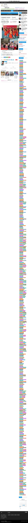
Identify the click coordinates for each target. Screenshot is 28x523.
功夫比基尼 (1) (21, 369)
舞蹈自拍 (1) (21, 471)
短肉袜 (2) (21, 261)
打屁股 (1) (24, 297)
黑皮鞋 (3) (21, 207)
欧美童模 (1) (21, 344)
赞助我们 (5, 10)
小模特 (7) (25, 155)
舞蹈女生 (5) (21, 171)
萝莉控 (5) (21, 177)
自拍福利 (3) (21, 222)
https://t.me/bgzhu (21, 46)
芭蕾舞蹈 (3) (24, 225)
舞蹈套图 (6, 50)
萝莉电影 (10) (24, 137)
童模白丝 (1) (24, 410)
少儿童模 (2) (24, 231)
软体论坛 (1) (24, 292)
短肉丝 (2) (25, 260)
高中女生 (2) (24, 246)
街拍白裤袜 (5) (21, 163)
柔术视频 (17, 10)
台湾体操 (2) (24, 266)
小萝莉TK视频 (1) (22, 431)
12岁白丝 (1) (21, 292)
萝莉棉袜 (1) (21, 486)
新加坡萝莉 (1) (21, 308)
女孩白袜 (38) (24, 74)
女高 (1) (20, 463)
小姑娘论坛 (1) (21, 480)
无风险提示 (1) (24, 312)
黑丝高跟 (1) (24, 435)
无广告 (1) (21, 311)
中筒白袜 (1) (24, 331)
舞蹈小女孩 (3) (21, 223)
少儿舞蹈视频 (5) (22, 162)
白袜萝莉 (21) (21, 90)
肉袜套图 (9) (24, 140)
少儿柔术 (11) (21, 123)
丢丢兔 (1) (24, 368)
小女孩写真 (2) (21, 275)
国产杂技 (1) (21, 447)
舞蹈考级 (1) (24, 470)
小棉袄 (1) (24, 483)
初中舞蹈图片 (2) (22, 262)
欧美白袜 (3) (24, 209)
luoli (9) (24, 138)
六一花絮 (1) (24, 350)
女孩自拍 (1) (21, 462)
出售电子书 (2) (21, 257)
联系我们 (2, 2)
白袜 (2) (24, 258)
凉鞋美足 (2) (24, 256)
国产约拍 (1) (21, 450)
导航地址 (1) (21, 468)
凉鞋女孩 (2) (21, 256)
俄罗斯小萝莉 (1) (22, 347)
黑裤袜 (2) (21, 248)
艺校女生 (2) (21, 277)
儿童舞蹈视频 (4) (22, 189)
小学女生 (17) (21, 105)
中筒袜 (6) (24, 157)
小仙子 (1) (21, 470)
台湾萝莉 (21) (21, 91)
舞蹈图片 (12, 10)
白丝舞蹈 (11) (21, 127)
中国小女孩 (5, 57)
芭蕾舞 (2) (24, 277)
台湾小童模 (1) (21, 436)
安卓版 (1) (24, 465)
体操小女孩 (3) (21, 208)
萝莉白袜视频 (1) (22, 361)
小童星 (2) (21, 281)
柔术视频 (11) (21, 126)
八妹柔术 (2, 10)
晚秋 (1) (24, 315)
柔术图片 (10, 10)
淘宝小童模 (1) (21, 351)
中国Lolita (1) (21, 326)
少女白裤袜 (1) (21, 283)
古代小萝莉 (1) (21, 379)
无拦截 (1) (24, 311)
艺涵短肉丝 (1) (21, 417)
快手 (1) (20, 396)
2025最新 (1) (21, 349)
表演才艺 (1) (21, 381)
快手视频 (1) (24, 345)
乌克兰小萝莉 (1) (22, 333)
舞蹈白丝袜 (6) (21, 161)
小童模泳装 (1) (21, 488)
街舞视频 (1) (21, 376)
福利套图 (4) (21, 191)
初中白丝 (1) (21, 386)
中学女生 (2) (24, 248)
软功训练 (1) (21, 295)
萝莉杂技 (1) (21, 484)
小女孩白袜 (12, 19)
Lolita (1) (24, 310)
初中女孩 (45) (21, 72)
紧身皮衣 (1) (24, 413)
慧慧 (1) (20, 395)
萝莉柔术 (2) (24, 280)
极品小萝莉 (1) (21, 328)
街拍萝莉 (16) (21, 106)
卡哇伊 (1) (24, 411)
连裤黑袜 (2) (21, 242)
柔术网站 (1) (24, 330)
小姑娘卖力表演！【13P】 (9, 54)
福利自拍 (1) (23, 397)
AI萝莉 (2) (24, 264)
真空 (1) (20, 397)
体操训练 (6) (21, 159)
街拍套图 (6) (24, 156)
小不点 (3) (21, 225)
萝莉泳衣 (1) (21, 487)
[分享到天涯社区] (13, 59)
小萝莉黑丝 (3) (21, 211)
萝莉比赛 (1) (24, 486)
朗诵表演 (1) (24, 317)
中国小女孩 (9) (21, 139)
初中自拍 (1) (23, 396)
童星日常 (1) (24, 401)
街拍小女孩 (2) (21, 232)
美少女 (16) (21, 108)
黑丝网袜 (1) (24, 381)
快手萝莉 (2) (21, 263)
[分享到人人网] (10, 59)
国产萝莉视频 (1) (22, 415)
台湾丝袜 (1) (21, 427)
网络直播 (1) (21, 435)
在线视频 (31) (21, 77)
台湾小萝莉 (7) (21, 153)
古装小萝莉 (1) (21, 377)
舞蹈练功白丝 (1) (22, 469)
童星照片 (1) (24, 403)
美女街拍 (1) (24, 450)
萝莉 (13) (25, 119)
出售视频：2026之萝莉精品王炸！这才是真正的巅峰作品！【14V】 (24, 19)
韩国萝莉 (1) (21, 314)
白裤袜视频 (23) (21, 87)
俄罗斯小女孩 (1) (22, 346)
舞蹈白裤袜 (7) (21, 155)
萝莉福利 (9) (21, 142)
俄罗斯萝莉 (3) (21, 210)
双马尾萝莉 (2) (24, 265)
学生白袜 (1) (24, 464)
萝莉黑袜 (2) (21, 231)
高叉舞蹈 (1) (24, 412)
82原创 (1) (24, 294)
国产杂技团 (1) (21, 448)
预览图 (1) (21, 316)
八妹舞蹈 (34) (21, 76)
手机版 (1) (21, 296)
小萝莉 (15, 19)
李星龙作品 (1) (21, 327)
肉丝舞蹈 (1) (24, 453)
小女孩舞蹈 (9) (21, 141)
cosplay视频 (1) (21, 299)
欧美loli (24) (24, 86)
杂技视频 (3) (21, 206)
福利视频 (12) (21, 122)
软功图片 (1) (21, 294)
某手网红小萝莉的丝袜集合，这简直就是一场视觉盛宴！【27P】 (24, 25)
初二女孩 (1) (21, 403)
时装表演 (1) (24, 314)
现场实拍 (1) (21, 359)
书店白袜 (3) (24, 207)
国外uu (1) (21, 451)
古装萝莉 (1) (21, 418)
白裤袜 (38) (21, 74)
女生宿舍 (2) (21, 274)
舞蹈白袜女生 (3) (22, 224)
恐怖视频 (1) (21, 293)
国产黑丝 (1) (24, 382)
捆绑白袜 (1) (21, 348)
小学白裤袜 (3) (21, 227)
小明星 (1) (21, 483)
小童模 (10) (21, 137)
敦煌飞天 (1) (24, 344)
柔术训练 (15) (21, 112)
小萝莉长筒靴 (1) (22, 332)
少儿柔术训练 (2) (22, 230)
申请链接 (26, 512)
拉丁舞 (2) (21, 240)
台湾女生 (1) (21, 432)
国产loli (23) (21, 88)
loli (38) (25, 73)
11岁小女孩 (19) (21, 95)
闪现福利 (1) (21, 345)
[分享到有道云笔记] (12, 59)
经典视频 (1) (24, 420)
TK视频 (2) (21, 249)
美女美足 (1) (24, 449)
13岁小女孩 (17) (21, 102)
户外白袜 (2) (21, 239)
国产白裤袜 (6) (21, 160)
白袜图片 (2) (21, 259)
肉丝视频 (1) (24, 454)
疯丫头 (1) (21, 362)
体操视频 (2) (24, 249)
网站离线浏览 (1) (22, 433)
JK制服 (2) (24, 242)
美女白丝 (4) (21, 193)
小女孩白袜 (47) (21, 70)
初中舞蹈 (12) (21, 121)
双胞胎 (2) (21, 265)
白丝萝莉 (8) (24, 144)
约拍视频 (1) (21, 416)
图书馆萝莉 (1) (21, 452)
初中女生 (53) (21, 69)
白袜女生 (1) (21, 378)
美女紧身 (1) (21, 449)
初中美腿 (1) (21, 393)
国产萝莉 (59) (21, 68)
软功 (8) (24, 143)
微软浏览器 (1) (21, 290)
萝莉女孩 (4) (21, 197)
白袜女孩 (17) (21, 103)
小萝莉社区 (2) (24, 281)
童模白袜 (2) (21, 264)
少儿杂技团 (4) (21, 179)
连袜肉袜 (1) (21, 298)
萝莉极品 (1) (24, 484)
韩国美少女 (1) (24, 313)
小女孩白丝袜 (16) (22, 109)
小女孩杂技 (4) (21, 196)
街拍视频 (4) (24, 180)
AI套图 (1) (21, 445)
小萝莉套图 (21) (21, 92)
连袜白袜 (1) (24, 296)
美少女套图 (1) (24, 451)
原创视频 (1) (21, 412)
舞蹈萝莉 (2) (24, 274)
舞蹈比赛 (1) (23, 463)
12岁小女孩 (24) (21, 85)
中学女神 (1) (21, 330)
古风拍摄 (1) (21, 420)
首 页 (7, 14)
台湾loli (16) (24, 107)
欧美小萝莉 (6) (21, 158)
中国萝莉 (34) (21, 75)
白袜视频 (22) (24, 89)
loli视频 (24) (21, 86)
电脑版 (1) (21, 360)
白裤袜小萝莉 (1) (22, 398)
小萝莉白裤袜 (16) (22, 111)
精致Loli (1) (25, 351)
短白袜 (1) (24, 393)
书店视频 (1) (21, 367)
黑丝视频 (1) (21, 350)
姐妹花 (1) (21, 464)
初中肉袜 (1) (24, 394)
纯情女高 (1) (24, 418)
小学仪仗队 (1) (21, 481)
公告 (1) (24, 359)
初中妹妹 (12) (21, 120)
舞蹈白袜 (9, 57)
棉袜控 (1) (25, 342)
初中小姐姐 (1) (21, 380)
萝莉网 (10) (21, 138)
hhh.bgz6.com (24, 37)
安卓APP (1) (21, 465)
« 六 (20, 508)
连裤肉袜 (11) (21, 124)
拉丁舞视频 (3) (21, 205)
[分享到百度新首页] (9, 59)
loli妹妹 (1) (21, 313)
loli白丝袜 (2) (21, 246)
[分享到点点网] (11, 59)
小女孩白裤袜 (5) (22, 176)
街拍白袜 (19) (21, 93)
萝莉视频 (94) (21, 60)
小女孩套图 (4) (21, 195)
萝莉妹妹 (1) (21, 482)
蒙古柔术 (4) (21, 180)
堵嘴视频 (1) (21, 454)
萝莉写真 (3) (21, 226)
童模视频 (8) (21, 145)
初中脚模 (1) (23, 395)
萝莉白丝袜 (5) (24, 177)
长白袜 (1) (21, 312)
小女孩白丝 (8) (21, 146)
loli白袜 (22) (21, 89)
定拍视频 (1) (21, 466)
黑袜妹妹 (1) (24, 329)
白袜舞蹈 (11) (21, 128)
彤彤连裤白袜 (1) (22, 363)
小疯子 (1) (25, 485)
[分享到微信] (6, 59)
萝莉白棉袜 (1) (21, 342)
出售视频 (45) (21, 71)
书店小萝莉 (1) (21, 366)
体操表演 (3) (21, 209)
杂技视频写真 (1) (22, 325)
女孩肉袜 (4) (24, 193)
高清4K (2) (24, 247)
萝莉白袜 (4, 50)
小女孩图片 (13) (21, 119)
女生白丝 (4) (21, 194)
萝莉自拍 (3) (24, 229)
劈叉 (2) (24, 263)
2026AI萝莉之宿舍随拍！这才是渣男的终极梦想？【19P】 (24, 15)
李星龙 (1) (24, 326)
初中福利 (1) (24, 367)
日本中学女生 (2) (22, 245)
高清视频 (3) (24, 206)
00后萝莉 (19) (21, 94)
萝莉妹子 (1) (24, 482)
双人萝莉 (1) (21, 413)
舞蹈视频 (15, 10)
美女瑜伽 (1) (24, 447)
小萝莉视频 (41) (21, 73)
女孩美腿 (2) (24, 273)
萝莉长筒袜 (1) (21, 282)
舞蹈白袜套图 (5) (22, 173)
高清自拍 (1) (21, 394)
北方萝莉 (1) (21, 410)
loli (9, 14)
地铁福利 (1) (21, 453)
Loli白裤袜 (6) (21, 157)
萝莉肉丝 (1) (21, 401)
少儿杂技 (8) (24, 142)
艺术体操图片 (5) (22, 174)
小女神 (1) (24, 479)
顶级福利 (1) (21, 315)
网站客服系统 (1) (22, 428)
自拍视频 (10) (21, 136)
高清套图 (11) (21, 125)
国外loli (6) (25, 160)
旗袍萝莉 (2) (21, 243)
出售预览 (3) (21, 214)
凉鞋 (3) (24, 212)
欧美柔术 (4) (21, 188)
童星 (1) (24, 400)
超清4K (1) (25, 290)
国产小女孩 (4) (21, 192)
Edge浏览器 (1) (21, 300)
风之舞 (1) (24, 316)
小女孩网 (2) (21, 278)
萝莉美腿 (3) (21, 229)
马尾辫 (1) (25, 379)
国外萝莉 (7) (21, 154)
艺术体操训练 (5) (22, 175)
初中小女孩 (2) (21, 260)
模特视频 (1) (23, 343)
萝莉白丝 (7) (21, 156)
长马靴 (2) (24, 244)
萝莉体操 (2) (21, 280)
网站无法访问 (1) (22, 430)
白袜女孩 (7, 57)
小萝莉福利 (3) (21, 213)
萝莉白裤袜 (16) (21, 110)
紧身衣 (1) (24, 414)
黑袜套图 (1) (21, 329)
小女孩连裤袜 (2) (22, 279)
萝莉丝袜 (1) (21, 479)
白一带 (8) (21, 144)
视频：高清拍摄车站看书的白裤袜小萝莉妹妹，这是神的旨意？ (24, 22)
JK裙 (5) (25, 163)
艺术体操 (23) (24, 88)
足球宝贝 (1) (21, 291)
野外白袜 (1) (21, 310)
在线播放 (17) (21, 104)
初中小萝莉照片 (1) (22, 384)
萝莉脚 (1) (21, 411)
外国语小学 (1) (21, 437)
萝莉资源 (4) (21, 178)
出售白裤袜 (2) (21, 258)
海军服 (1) (24, 349)
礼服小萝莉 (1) (21, 364)
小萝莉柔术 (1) (21, 385)
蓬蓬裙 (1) (25, 282)
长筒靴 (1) (21, 331)
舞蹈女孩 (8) (24, 145)
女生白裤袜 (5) (21, 172)
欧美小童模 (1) (21, 334)
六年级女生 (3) (21, 212)
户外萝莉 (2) (24, 239)
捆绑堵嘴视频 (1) (22, 434)
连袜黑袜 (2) (24, 240)
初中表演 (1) (21, 400)
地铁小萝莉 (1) (21, 383)
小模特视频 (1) (21, 485)
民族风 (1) (24, 348)
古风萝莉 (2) (21, 266)
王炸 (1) (20, 343)
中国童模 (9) (21, 140)
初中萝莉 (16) (21, 107)
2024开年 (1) (24, 293)
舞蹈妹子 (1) (24, 462)
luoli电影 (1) (21, 317)
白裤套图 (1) (21, 382)
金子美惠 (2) (24, 243)
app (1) (24, 295)
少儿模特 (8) (21, 143)
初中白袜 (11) (21, 129)
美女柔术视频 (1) (22, 446)
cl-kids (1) (21, 297)
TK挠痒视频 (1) (21, 429)
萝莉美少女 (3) (21, 228)
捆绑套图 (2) (21, 241)
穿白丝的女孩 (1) (22, 399)
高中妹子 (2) (21, 247)
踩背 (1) (24, 291)
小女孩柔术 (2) (21, 276)
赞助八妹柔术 (5, 2)
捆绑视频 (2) (24, 241)
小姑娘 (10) (24, 136)
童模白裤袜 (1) (21, 402)
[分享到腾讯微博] (7, 59)
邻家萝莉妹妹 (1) (22, 309)
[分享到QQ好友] (8, 59)
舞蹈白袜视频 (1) (22, 467)
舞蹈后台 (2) (21, 273)
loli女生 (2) (21, 244)
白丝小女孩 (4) (21, 190)
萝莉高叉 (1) (21, 414)
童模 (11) (24, 129)
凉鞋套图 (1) (21, 368)
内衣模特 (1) (21, 365)
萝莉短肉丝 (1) (21, 419)
